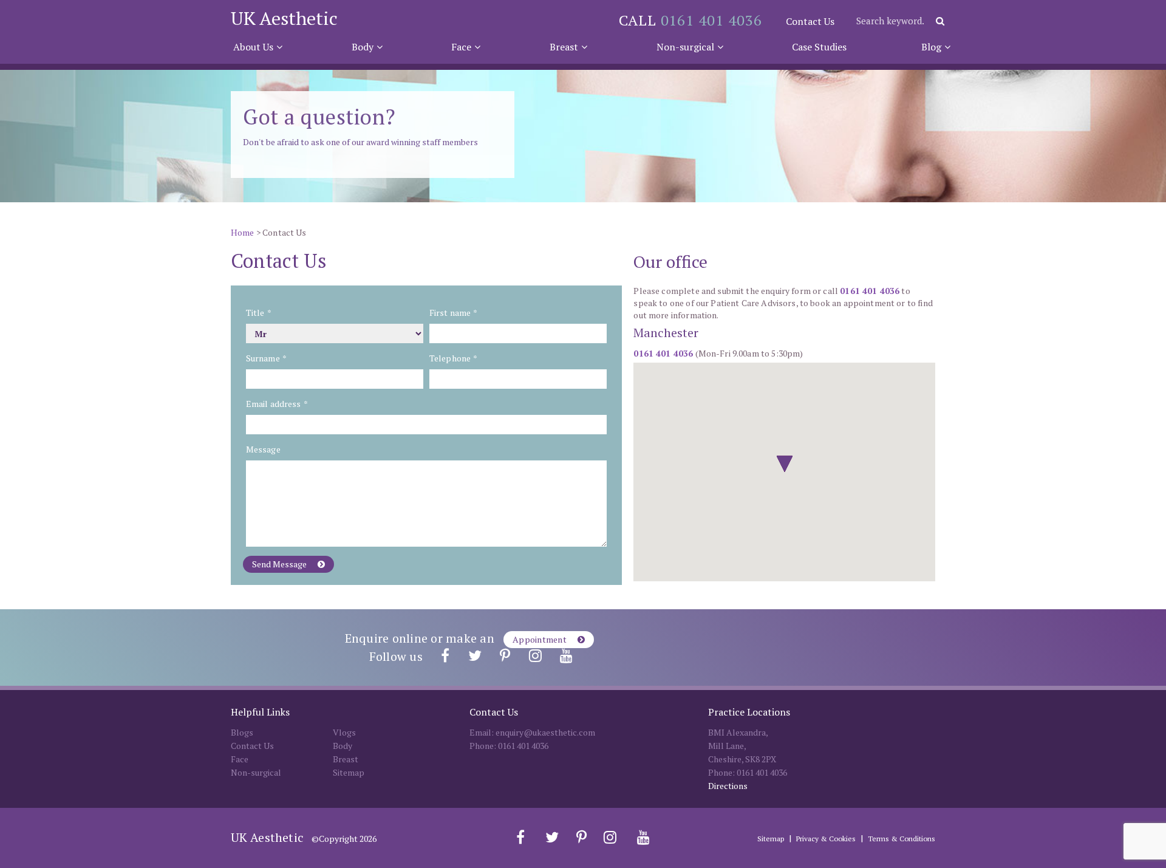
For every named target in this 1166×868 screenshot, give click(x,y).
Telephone (453, 358)
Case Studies (819, 46)
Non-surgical (685, 46)
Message (263, 449)
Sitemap (348, 772)
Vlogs (344, 732)
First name (453, 312)
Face (461, 46)
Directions (728, 785)
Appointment (540, 639)
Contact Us (810, 21)
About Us (253, 46)
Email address (276, 403)
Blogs (242, 732)
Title (258, 312)
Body (362, 46)
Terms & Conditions (901, 838)
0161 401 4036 (711, 20)
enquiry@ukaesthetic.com (545, 732)
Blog (931, 46)
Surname (266, 358)
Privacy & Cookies (826, 838)
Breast (564, 46)
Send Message (280, 564)
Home (242, 232)
